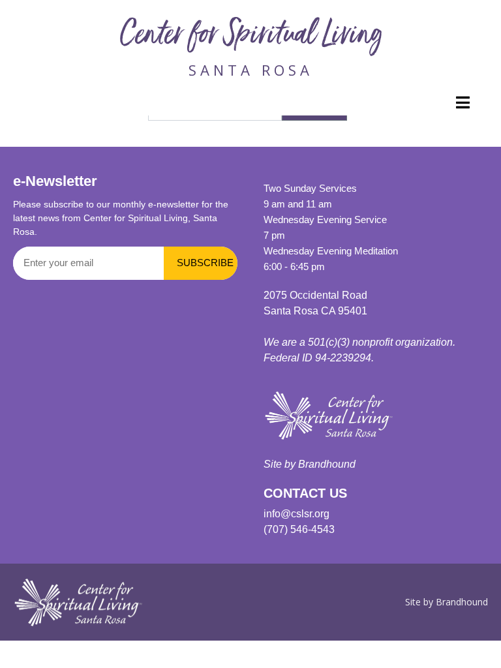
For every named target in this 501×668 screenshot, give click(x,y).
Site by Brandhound (446, 602)
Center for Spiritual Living (250, 37)
